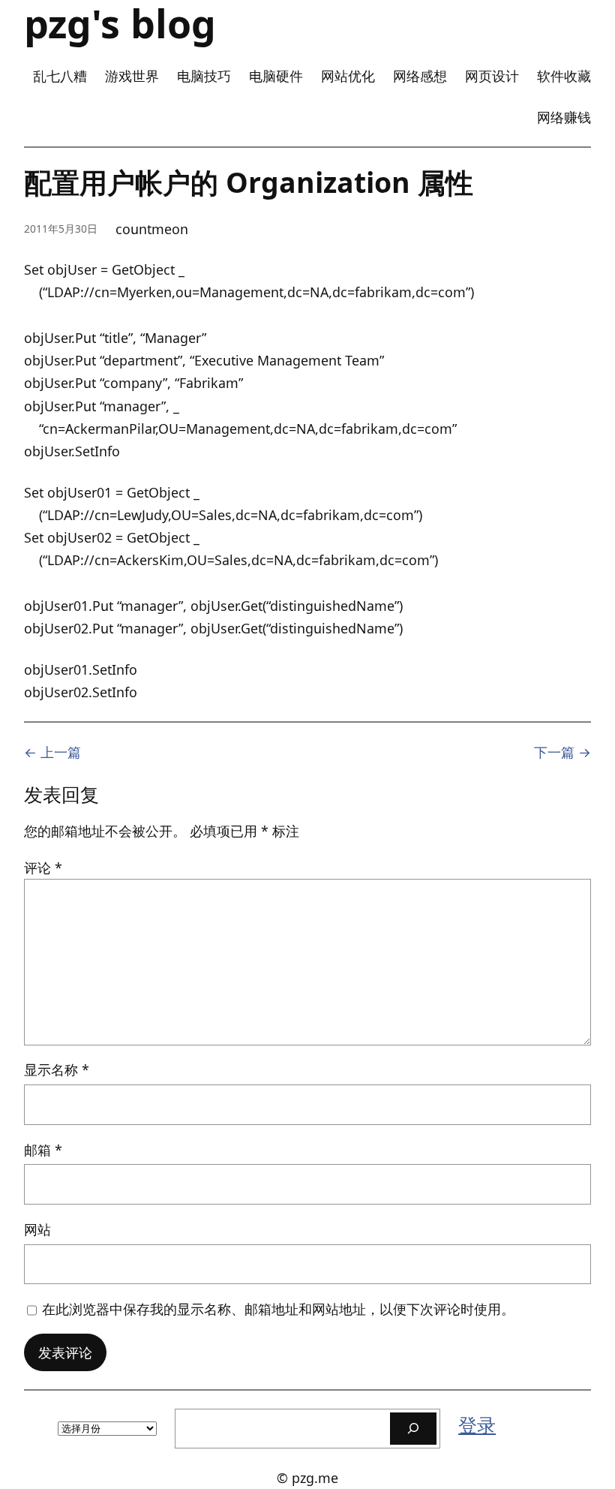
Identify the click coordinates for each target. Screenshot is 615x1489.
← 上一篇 (52, 752)
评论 (43, 868)
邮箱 (43, 1150)
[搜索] (413, 1428)
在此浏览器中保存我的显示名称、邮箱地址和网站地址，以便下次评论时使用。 (278, 1309)
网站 (37, 1229)
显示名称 (56, 1069)
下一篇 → (562, 752)
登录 (477, 1424)
